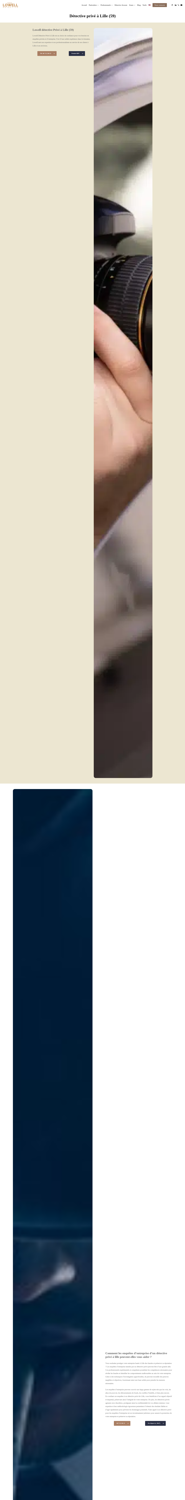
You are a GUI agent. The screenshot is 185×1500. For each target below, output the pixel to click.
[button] (47, 53)
